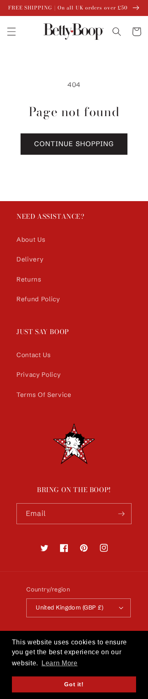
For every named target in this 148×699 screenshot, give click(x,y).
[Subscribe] (121, 514)
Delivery (29, 259)
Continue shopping (74, 144)
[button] (11, 31)
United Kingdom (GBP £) (70, 607)
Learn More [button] (60, 663)
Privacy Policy (38, 374)
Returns (29, 279)
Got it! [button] (74, 684)
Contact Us (33, 355)
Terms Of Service (44, 395)
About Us (30, 239)
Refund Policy (38, 299)
